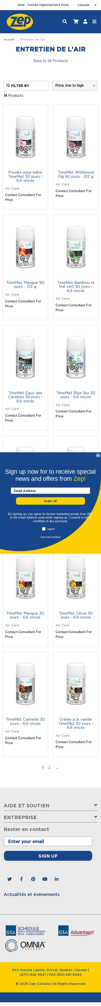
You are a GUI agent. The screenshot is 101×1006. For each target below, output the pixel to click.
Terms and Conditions (50, 536)
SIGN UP (50, 501)
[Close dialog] (98, 455)
